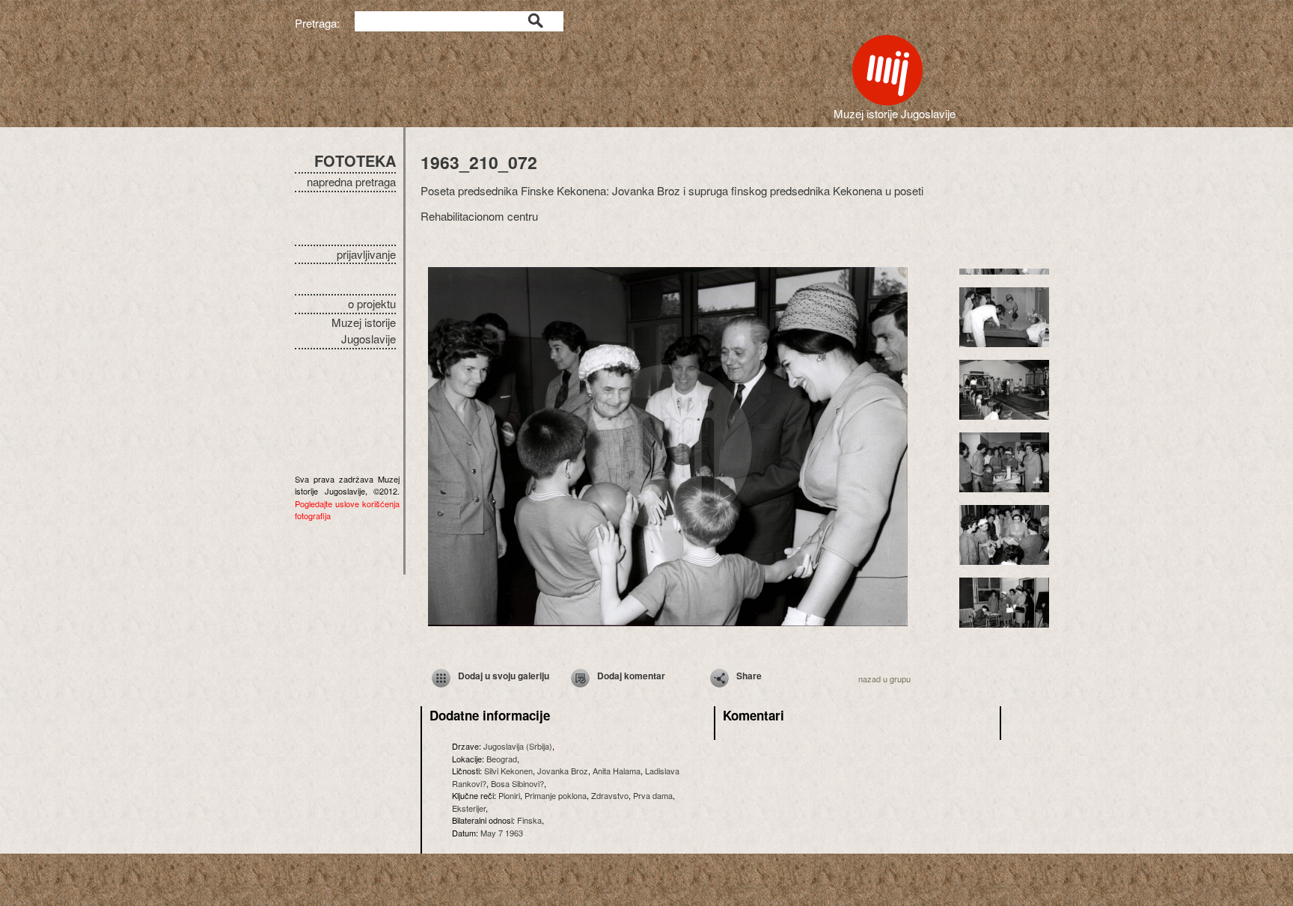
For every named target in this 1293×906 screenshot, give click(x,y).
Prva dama (653, 795)
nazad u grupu (884, 679)
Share (749, 675)
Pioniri (509, 795)
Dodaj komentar (631, 675)
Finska (529, 820)
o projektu (372, 303)
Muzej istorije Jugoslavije (363, 330)
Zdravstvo (610, 795)
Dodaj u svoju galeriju (503, 675)
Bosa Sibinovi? (517, 783)
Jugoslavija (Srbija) (517, 746)
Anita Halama (617, 771)
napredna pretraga (351, 181)
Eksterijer (469, 808)
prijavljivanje (366, 254)
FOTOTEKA (355, 160)
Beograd (501, 759)
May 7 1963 (501, 833)
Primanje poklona (556, 795)
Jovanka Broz (562, 771)
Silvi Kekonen (508, 771)
